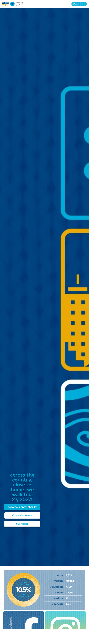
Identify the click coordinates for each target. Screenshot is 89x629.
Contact (67, 4)
